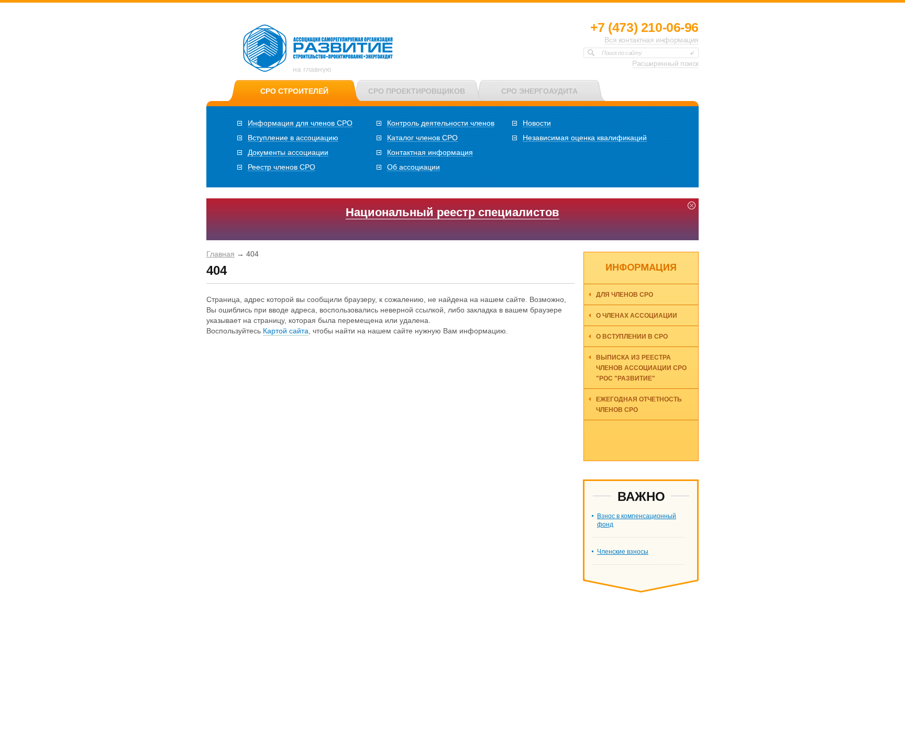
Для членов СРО (624, 294)
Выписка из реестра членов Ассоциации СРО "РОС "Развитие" (641, 368)
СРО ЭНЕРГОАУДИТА (539, 91)
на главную (312, 69)
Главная (220, 254)
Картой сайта (285, 331)
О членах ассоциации (636, 315)
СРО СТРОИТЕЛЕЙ (294, 91)
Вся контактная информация (651, 40)
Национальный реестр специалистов (452, 212)
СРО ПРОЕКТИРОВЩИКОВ (416, 91)
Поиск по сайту (622, 53)
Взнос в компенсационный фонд (636, 520)
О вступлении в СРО (632, 336)
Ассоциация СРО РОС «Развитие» (318, 49)
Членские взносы (622, 551)
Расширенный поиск (665, 63)
